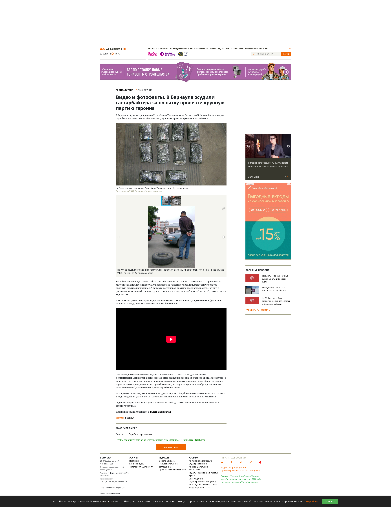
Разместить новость (257, 310)
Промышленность (256, 48)
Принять (330, 501)
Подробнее (311, 501)
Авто (213, 48)
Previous (248, 146)
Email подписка (196, 478)
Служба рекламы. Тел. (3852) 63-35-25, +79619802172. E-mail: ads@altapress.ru (203, 484)
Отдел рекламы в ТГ (198, 463)
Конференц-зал (136, 463)
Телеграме (156, 411)
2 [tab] (287, 176)
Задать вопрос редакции (233, 467)
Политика (237, 48)
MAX (208, 487)
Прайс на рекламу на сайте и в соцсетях (240, 470)
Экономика (201, 48)
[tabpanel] (268, 158)
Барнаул (129, 417)
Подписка (134, 460)
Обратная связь (167, 460)
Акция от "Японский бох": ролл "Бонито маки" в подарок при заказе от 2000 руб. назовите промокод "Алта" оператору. (241, 479)
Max (168, 411)
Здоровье (223, 48)
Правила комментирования (172, 469)
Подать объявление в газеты (203, 472)
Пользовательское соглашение (168, 465)
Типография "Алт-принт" (141, 466)
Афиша (192, 475)
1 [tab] (285, 176)
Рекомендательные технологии (198, 468)
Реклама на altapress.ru (200, 460)
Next (288, 146)
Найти (286, 53)
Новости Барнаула (160, 48)
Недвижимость (183, 48)
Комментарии (171, 447)
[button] (176, 200)
